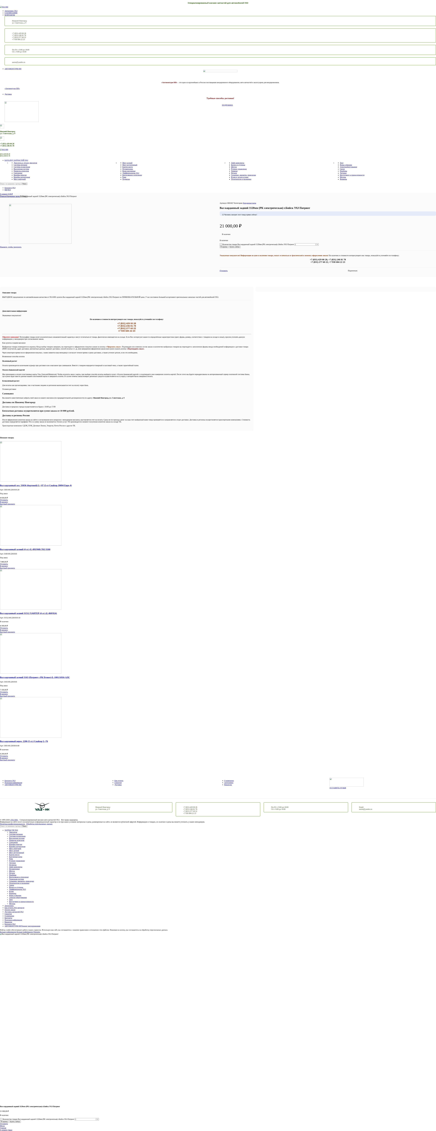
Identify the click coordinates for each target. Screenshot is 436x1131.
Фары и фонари (346, 165)
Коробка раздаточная (22, 177)
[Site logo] (4, 7)
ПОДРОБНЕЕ (227, 105)
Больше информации (16, 932)
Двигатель (13, 832)
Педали (234, 173)
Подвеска (126, 179)
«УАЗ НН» (14, 820)
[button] (4, 502)
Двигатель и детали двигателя (25, 163)
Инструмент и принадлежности (352, 175)
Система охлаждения (22, 167)
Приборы (343, 171)
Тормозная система (16, 879)
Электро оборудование (18, 897)
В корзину (224, 247)
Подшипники (127, 169)
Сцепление (18, 173)
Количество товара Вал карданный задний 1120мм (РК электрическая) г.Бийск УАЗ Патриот (258, 244)
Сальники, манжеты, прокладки (243, 175)
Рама (124, 177)
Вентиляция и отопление (132, 175)
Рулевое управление (239, 169)
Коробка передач (20, 175)
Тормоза (234, 171)
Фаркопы (343, 179)
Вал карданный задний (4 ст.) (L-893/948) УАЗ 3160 (25, 549)
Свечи (342, 169)
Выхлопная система (21, 169)
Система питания (20, 165)
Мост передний (20, 179)
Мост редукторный (129, 165)
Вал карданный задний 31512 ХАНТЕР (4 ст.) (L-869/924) (28, 613)
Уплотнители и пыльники (241, 179)
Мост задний (127, 163)
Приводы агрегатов (21, 171)
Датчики (343, 173)
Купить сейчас (235, 247)
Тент (341, 163)
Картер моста (127, 167)
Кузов (11, 891)
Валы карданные (128, 171)
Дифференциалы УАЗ (130, 173)
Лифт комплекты (237, 163)
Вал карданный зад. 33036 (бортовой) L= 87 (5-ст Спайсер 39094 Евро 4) (36, 485)
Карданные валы (13, 196)
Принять (36, 932)
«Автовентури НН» (12, 88)
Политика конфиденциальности (12, 824)
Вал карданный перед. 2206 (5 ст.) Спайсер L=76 (24, 741)
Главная (3, 196)
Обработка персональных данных (39, 824)
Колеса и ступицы (238, 165)
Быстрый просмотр (7, 504)
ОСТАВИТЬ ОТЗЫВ (338, 788)
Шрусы (234, 167)
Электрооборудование (348, 167)
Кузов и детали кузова (239, 177)
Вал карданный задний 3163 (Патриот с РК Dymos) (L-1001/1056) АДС (35, 677)
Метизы (343, 177)
